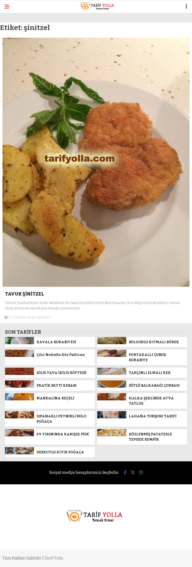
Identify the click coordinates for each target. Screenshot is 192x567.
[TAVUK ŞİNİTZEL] (96, 286)
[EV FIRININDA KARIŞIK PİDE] (19, 435)
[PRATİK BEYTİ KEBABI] (19, 386)
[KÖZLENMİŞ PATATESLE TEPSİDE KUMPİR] (111, 435)
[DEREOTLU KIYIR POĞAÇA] (19, 453)
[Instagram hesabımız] (141, 472)
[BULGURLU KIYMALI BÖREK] (111, 343)
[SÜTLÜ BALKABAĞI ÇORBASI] (111, 386)
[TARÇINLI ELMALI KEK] (111, 374)
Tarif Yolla (53, 558)
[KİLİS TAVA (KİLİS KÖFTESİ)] (19, 374)
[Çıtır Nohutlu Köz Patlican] (19, 356)
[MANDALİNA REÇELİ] (19, 399)
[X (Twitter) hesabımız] (132, 472)
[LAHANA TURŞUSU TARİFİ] (111, 417)
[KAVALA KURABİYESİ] (19, 343)
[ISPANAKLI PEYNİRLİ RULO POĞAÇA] (19, 417)
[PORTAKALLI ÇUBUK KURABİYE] (111, 356)
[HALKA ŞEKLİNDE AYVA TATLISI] (111, 399)
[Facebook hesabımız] (125, 472)
